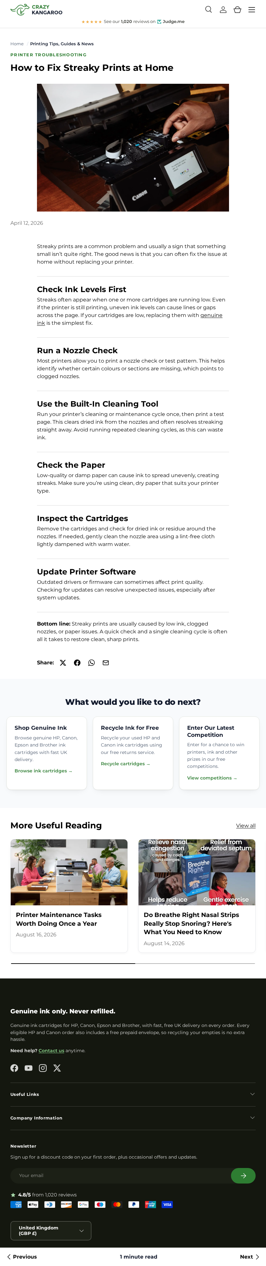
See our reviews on (133, 21)
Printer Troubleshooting (48, 54)
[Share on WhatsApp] (91, 663)
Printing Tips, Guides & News (62, 43)
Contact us (51, 1050)
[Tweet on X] (63, 663)
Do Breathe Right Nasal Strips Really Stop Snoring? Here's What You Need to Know (191, 923)
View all (246, 826)
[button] (237, 10)
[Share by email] (106, 663)
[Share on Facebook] (77, 663)
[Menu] (252, 10)
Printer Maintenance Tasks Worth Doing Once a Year (59, 919)
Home (17, 43)
